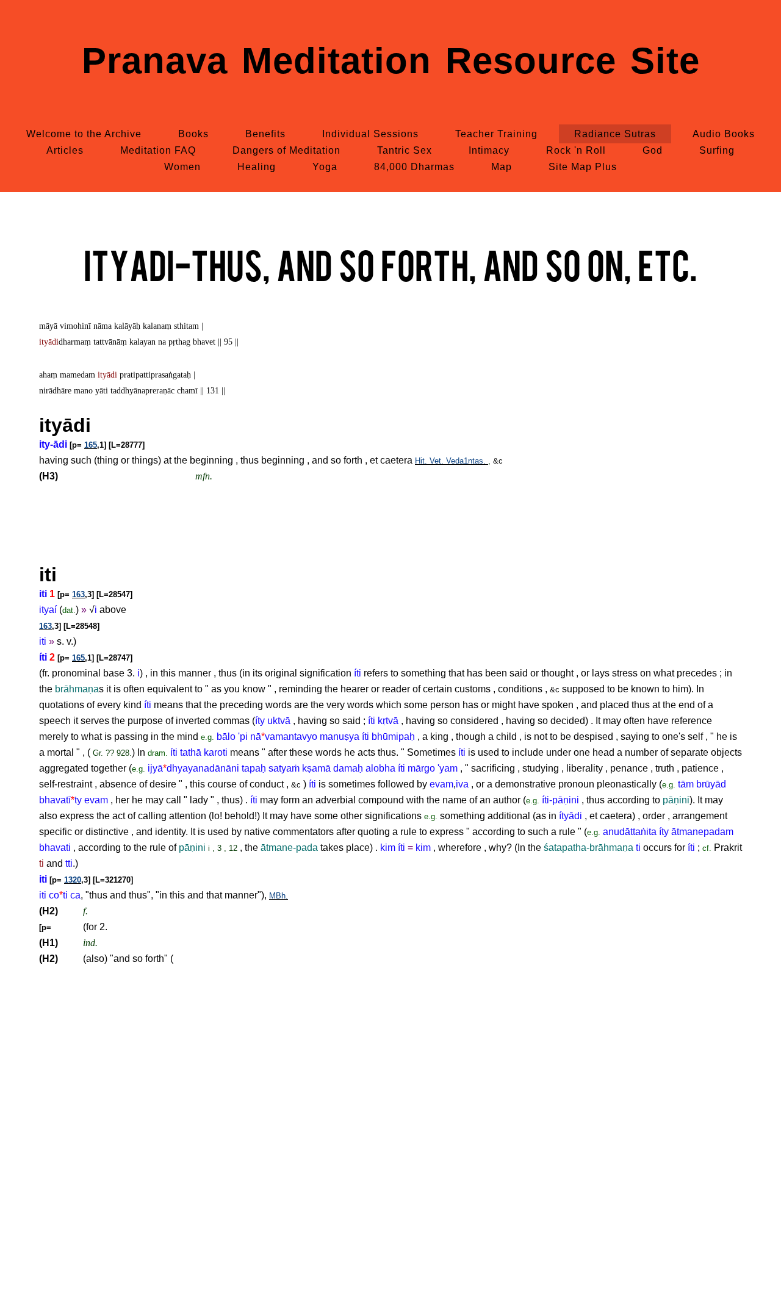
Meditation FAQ (158, 150)
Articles (65, 150)
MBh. (278, 895)
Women (182, 167)
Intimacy (489, 150)
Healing (256, 167)
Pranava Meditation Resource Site (391, 60)
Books (193, 134)
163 (78, 594)
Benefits (265, 134)
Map (501, 167)
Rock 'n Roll (576, 150)
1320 (72, 879)
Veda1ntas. (467, 460)
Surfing (717, 150)
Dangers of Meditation (286, 150)
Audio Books (724, 134)
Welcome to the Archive (84, 134)
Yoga (324, 167)
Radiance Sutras (615, 134)
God (652, 150)
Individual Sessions (370, 134)
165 (90, 445)
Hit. (422, 460)
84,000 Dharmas (414, 167)
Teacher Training (496, 134)
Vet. (438, 460)
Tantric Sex (404, 150)
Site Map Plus (583, 167)
